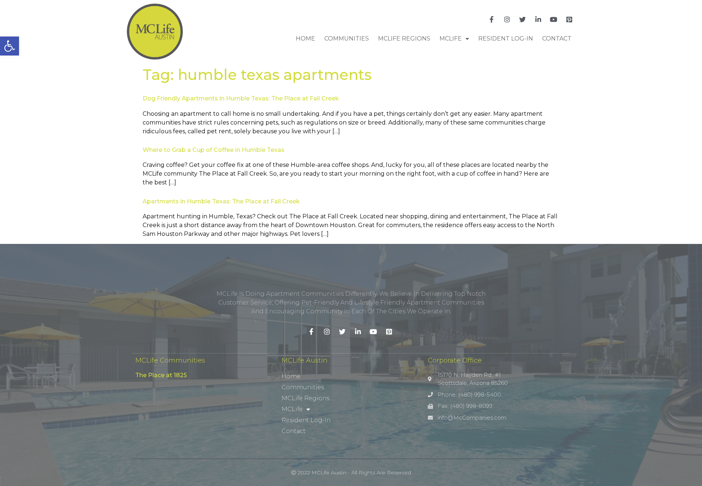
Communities (346, 38)
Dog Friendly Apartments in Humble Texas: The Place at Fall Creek (241, 98)
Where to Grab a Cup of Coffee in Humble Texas (213, 149)
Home (305, 38)
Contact (556, 38)
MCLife (450, 38)
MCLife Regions (404, 38)
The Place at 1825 (161, 375)
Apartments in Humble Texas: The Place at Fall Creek (221, 201)
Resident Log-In (505, 38)
